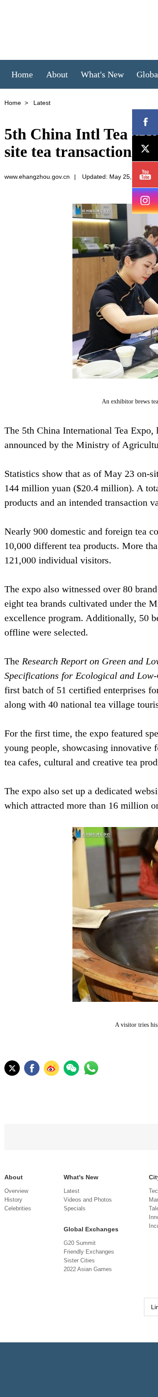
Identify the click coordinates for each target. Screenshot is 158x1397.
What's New (81, 1177)
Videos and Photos (88, 1199)
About (13, 1177)
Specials (75, 1208)
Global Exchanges (91, 1229)
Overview (16, 1191)
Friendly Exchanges (89, 1251)
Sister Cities (79, 1260)
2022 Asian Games (88, 1269)
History (13, 1199)
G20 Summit (80, 1243)
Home (12, 102)
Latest (71, 1191)
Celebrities (17, 1208)
